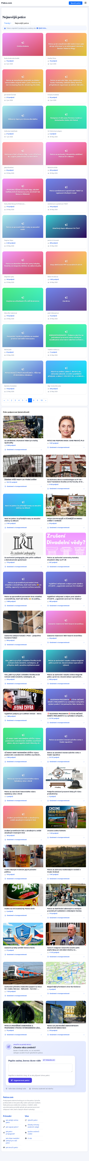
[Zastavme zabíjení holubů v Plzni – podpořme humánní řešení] (23, 629)
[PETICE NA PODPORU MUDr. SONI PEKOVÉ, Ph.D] (66, 433)
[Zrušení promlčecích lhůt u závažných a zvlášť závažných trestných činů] (23, 824)
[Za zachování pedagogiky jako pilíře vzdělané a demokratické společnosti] (23, 551)
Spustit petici (76, 3)
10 (42, 400)
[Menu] (85, 3)
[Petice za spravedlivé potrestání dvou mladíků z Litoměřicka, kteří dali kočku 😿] (23, 590)
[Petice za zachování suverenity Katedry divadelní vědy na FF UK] (66, 551)
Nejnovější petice (22, 23)
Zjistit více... (42, 28)
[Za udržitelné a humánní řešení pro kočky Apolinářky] (23, 434)
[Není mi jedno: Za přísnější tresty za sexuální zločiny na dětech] (23, 512)
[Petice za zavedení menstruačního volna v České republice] (66, 746)
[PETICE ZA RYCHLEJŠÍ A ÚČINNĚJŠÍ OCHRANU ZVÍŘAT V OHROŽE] (66, 512)
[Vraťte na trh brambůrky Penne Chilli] (23, 901)
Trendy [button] (7, 23)
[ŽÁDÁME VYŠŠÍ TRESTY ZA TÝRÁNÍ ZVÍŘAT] (23, 472)
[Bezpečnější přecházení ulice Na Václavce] (66, 979)
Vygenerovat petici (22, 1080)
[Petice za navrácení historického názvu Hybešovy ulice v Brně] (23, 785)
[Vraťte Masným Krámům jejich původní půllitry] (23, 863)
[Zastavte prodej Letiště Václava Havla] (23, 940)
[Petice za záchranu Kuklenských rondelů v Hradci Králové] (66, 863)
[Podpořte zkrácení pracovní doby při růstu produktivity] (66, 785)
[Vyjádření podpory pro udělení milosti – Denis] (23, 706)
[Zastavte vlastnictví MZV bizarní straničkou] (66, 628)
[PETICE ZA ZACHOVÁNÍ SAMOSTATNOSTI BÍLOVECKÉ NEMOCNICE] (66, 1019)
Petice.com (6, 3)
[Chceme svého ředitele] (66, 823)
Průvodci (7, 1116)
